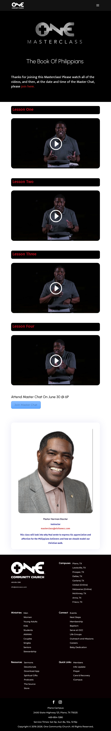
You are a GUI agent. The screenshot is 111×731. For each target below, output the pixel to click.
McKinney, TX (79, 593)
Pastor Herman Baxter (55, 519)
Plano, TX (77, 563)
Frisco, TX (77, 602)
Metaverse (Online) (82, 589)
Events (73, 613)
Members (78, 662)
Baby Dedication (78, 647)
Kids (26, 625)
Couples (28, 638)
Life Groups (76, 634)
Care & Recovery (81, 675)
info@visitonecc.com (19, 587)
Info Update (79, 667)
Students (28, 630)
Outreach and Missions (82, 638)
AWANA (28, 634)
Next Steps (75, 617)
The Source (29, 684)
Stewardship (30, 651)
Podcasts (29, 679)
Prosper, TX (78, 572)
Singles (27, 643)
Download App (31, 671)
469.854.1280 (16, 582)
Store (26, 688)
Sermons (28, 662)
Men (26, 613)
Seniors (27, 647)
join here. (28, 86)
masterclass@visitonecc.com (55, 528)
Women (28, 617)
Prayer (76, 671)
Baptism (74, 625)
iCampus (77, 679)
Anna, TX (76, 597)
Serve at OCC (76, 630)
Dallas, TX (77, 576)
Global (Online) (80, 585)
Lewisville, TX (79, 567)
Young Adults (30, 621)
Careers (74, 643)
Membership (76, 621)
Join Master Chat (25, 405)
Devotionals (30, 667)
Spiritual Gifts (31, 675)
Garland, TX (78, 580)
